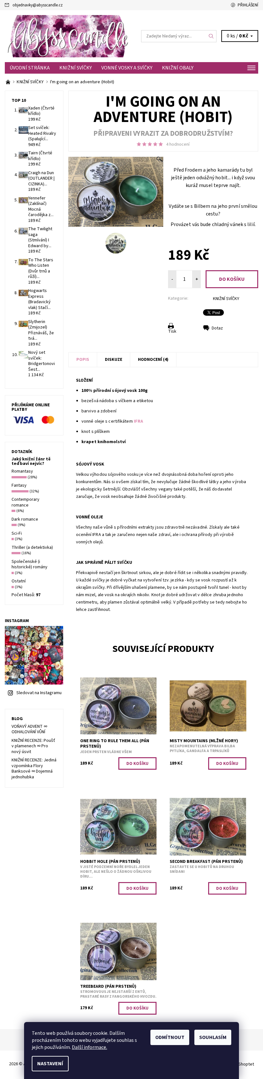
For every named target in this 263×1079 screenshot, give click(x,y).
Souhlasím (212, 1037)
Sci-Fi (17, 533)
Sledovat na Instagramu (39, 693)
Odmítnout (169, 1037)
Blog (17, 719)
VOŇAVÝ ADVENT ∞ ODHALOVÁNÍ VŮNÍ (29, 729)
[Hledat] (211, 36)
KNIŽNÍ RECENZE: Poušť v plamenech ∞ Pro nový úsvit (33, 746)
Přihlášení (248, 5)
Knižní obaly (177, 67)
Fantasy (19, 485)
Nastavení (50, 1063)
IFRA (138, 421)
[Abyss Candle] (68, 36)
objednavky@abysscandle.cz (38, 5)
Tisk (172, 331)
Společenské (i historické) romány (29, 564)
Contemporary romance (25, 502)
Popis (82, 359)
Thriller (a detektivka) (32, 547)
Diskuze (113, 359)
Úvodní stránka (30, 67)
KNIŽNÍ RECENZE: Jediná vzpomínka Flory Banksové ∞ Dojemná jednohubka (34, 768)
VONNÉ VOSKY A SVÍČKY (126, 67)
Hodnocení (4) (153, 359)
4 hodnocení (178, 144)
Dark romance (25, 519)
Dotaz (217, 328)
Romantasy (22, 471)
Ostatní (19, 581)
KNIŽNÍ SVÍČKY (75, 67)
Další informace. (89, 1047)
